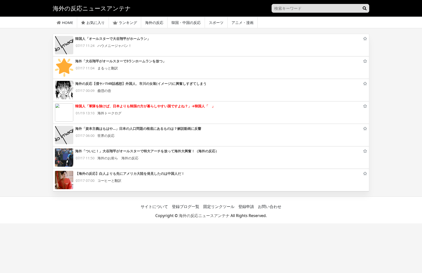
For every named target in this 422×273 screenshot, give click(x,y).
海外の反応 (154, 22)
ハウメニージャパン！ (114, 45)
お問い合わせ (269, 206)
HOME (67, 22)
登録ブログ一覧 (185, 206)
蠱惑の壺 (104, 90)
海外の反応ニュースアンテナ (204, 215)
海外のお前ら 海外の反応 (117, 158)
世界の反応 (106, 135)
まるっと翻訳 (107, 68)
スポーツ (216, 22)
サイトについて (154, 206)
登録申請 (246, 206)
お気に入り (95, 22)
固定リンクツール (218, 206)
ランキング (128, 22)
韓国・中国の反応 (186, 22)
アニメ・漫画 (242, 22)
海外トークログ (109, 113)
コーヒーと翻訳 (109, 180)
